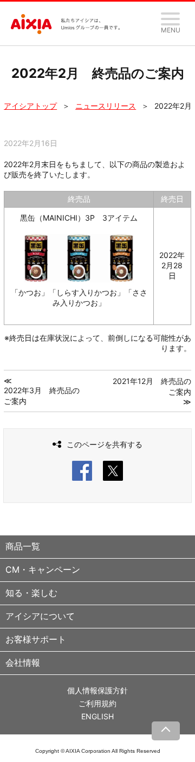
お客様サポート (35, 639)
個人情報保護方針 (97, 690)
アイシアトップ (30, 105)
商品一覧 (22, 546)
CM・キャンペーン (42, 569)
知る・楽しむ (31, 592)
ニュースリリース (105, 105)
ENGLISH (97, 716)
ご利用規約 (97, 703)
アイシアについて (40, 616)
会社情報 (22, 662)
